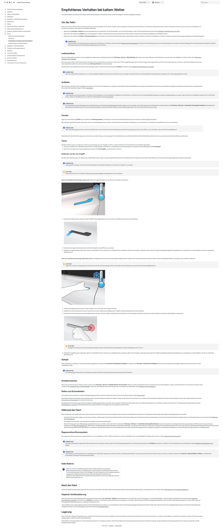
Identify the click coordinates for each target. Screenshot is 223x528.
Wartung (9, 50)
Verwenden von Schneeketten (69, 400)
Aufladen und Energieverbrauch (16, 48)
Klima (8, 33)
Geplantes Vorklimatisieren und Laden (168, 31)
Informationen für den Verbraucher (16, 63)
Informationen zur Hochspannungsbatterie (176, 489)
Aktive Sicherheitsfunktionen (15, 29)
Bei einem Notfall (12, 58)
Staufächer (10, 16)
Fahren (9, 24)
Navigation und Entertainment (15, 46)
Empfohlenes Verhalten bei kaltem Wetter (20, 41)
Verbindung (10, 21)
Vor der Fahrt (109, 97)
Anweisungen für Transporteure (16, 55)
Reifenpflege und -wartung (68, 404)
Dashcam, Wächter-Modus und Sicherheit (19, 31)
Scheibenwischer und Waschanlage (79, 386)
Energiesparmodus (103, 506)
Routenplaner (89, 88)
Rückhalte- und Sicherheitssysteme (17, 19)
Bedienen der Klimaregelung (130, 43)
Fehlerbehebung (11, 60)
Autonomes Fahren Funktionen (15, 26)
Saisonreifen (140, 395)
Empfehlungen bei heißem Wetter (17, 43)
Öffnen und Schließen (13, 14)
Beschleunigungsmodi (80, 425)
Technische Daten (12, 53)
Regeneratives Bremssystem (172, 436)
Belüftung (11, 38)
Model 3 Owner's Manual (23, 2)
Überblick (10, 12)
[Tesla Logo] (9, 2)
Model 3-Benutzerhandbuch (15, 9)
